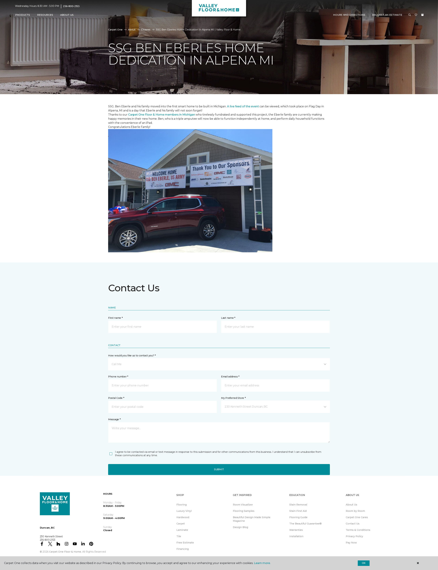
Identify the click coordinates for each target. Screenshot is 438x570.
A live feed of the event (243, 106)
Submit (219, 469)
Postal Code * (116, 398)
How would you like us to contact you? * (132, 355)
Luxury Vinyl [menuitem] (184, 510)
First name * (115, 318)
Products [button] (22, 14)
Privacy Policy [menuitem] (354, 536)
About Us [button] (67, 14)
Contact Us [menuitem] (352, 523)
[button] (409, 15)
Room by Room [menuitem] (355, 510)
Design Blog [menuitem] (240, 527)
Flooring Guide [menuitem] (298, 517)
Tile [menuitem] (178, 536)
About (132, 29)
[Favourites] (416, 15)
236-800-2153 (71, 6)
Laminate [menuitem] (182, 529)
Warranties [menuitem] (296, 529)
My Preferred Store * (233, 398)
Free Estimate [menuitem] (185, 542)
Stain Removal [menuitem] (298, 504)
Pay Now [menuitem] (351, 542)
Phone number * (118, 376)
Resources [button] (45, 14)
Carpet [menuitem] (180, 523)
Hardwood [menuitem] (182, 517)
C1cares (145, 29)
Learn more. (262, 563)
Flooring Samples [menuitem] (243, 510)
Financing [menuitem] (182, 548)
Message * (114, 419)
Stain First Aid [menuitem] (298, 510)
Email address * (230, 376)
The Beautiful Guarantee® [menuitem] (305, 523)
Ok (363, 563)
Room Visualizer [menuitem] (243, 504)
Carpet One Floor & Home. (65, 551)
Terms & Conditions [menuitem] (358, 529)
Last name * (228, 318)
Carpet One (115, 29)
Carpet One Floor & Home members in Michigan (161, 114)
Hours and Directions (349, 14)
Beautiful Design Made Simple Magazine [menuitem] (251, 519)
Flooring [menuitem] (181, 504)
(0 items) (422, 15)
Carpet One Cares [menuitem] (357, 517)
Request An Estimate (387, 14)
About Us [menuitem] (351, 504)
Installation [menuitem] (296, 536)
